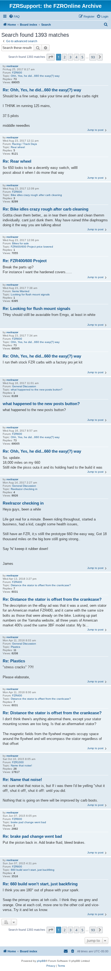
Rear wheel (18, 147)
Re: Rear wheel (17, 161)
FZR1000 (18, 762)
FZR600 (17, 72)
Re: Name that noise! (22, 779)
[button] (51, 57)
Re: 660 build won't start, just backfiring (40, 884)
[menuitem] (14, 16)
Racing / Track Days (24, 143)
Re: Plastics (14, 661)
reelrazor (12, 66)
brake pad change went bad (28, 822)
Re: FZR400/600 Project (25, 260)
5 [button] (82, 57)
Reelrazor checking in (24, 489)
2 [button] (64, 57)
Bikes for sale (20, 243)
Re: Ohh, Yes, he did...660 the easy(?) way (42, 90)
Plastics (15, 646)
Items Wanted (20, 291)
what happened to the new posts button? (37, 389)
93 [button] (93, 57)
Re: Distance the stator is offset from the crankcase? (52, 599)
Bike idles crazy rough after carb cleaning (36, 194)
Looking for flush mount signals (30, 294)
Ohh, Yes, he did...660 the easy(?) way (35, 75)
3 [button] (70, 57)
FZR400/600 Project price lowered (32, 246)
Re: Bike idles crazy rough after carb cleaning (45, 209)
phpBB (41, 960)
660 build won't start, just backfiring (32, 869)
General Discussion (24, 386)
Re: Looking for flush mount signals (36, 308)
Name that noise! (21, 765)
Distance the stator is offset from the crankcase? (41, 585)
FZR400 (17, 581)
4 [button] (76, 57)
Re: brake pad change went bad (32, 836)
